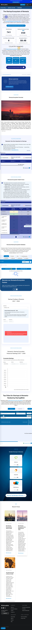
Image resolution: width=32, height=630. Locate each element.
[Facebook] (1, 607)
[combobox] (16, 154)
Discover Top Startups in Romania (15, 495)
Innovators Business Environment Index (13, 21)
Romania (19, 7)
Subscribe (5, 613)
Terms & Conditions (24, 616)
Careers (12, 610)
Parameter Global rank (14, 209)
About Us (12, 607)
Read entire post (8, 598)
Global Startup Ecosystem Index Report (15, 400)
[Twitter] (5, 607)
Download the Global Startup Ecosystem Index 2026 (15, 25)
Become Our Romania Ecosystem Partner (15, 67)
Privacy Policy (23, 618)
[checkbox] (28, 209)
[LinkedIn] (3, 607)
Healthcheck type (2, 152)
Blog (11, 621)
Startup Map (13, 616)
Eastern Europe (11, 7)
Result (27, 208)
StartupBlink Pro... (15, 149)
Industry (3, 161)
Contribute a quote (9, 86)
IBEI (23, 30)
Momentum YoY (23, 161)
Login (27, 4)
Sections (3, 628)
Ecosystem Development (26, 607)
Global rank (13, 161)
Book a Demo (23, 4)
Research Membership (25, 610)
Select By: (5, 305)
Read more (28, 150)
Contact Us (12, 612)
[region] (16, 273)
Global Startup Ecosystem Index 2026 (13, 48)
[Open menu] (30, 5)
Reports (12, 618)
